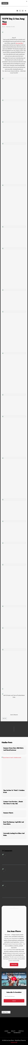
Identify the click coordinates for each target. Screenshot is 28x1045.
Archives (4, 1010)
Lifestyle (21, 1031)
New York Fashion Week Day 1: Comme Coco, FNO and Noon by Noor (7, 729)
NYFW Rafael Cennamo (22, 727)
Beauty (13, 1031)
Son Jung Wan (19, 43)
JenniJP (9, 869)
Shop (9, 1032)
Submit (14, 1000)
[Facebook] (17, 11)
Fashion (4, 24)
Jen (4, 26)
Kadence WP (14, 1042)
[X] (20, 11)
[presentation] (14, 772)
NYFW (4, 718)
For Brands (17, 1032)
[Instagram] (22, 11)
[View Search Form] (25, 11)
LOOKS (6, 1031)
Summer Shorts (8, 813)
